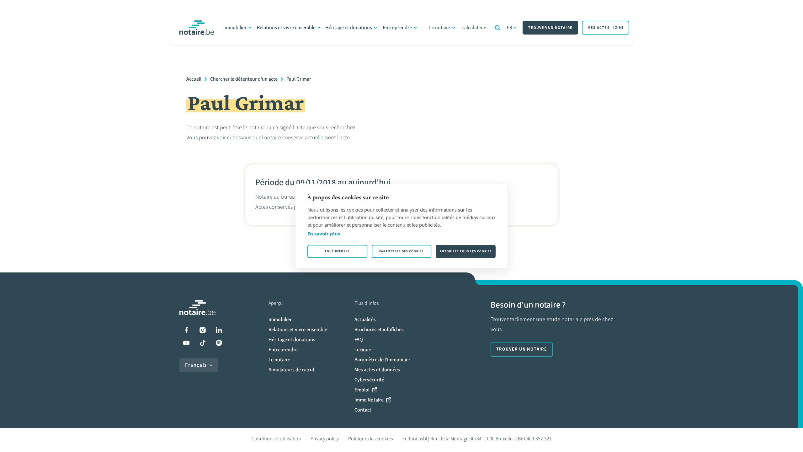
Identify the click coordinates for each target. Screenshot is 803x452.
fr (510, 27)
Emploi (362, 390)
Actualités (365, 319)
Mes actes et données (377, 370)
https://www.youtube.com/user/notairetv (186, 343)
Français (196, 365)
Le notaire (439, 27)
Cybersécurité (369, 380)
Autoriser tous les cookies (466, 251)
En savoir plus (323, 233)
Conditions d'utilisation (276, 439)
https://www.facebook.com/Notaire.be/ (186, 330)
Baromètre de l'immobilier (382, 360)
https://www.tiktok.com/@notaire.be (203, 343)
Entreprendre (397, 27)
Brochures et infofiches (379, 329)
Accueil (193, 79)
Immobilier (235, 27)
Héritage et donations (348, 27)
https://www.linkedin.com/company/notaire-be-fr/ (219, 330)
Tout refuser (337, 251)
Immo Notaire (369, 400)
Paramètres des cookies (401, 251)
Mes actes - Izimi (606, 27)
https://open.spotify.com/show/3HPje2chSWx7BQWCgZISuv (219, 343)
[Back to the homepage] (196, 27)
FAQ (358, 339)
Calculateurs (474, 27)
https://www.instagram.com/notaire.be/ (203, 330)
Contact (362, 410)
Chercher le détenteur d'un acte (244, 79)
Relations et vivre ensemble (286, 27)
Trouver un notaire (550, 27)
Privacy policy (325, 439)
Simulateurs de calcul (291, 370)
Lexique (362, 349)
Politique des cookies (370, 439)
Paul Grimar (298, 79)
